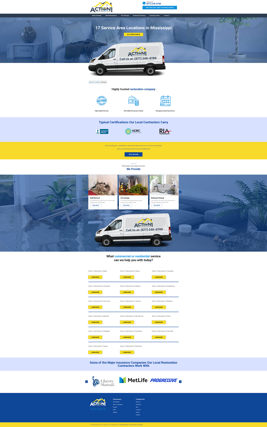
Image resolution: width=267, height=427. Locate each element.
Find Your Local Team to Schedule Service (160, 7)
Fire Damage (125, 15)
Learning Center (154, 15)
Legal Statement (123, 424)
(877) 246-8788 (153, 4)
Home (92, 82)
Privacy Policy (132, 424)
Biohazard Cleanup (139, 15)
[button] (86, 192)
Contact (166, 15)
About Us (138, 402)
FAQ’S (114, 409)
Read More (96, 205)
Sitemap (138, 415)
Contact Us (138, 404)
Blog (137, 407)
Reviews (115, 407)
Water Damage (96, 15)
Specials (115, 412)
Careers (138, 412)
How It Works (116, 402)
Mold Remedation (111, 15)
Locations (138, 409)
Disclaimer (140, 424)
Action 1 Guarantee (117, 404)
